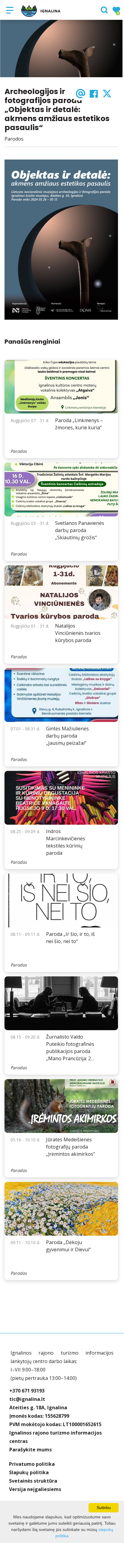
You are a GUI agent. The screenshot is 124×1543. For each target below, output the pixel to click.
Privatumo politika (32, 1464)
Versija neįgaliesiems (35, 1489)
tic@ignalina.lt (27, 1399)
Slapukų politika (29, 1472)
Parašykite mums (30, 1449)
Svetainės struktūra (33, 1481)
